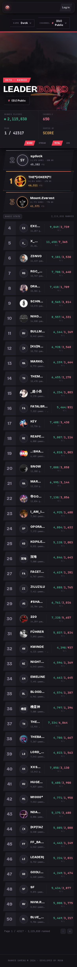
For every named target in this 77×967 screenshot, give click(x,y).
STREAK (42, 143)
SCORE (30, 143)
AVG (68, 143)
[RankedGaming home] (7, 7)
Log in (65, 7)
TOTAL (57, 143)
